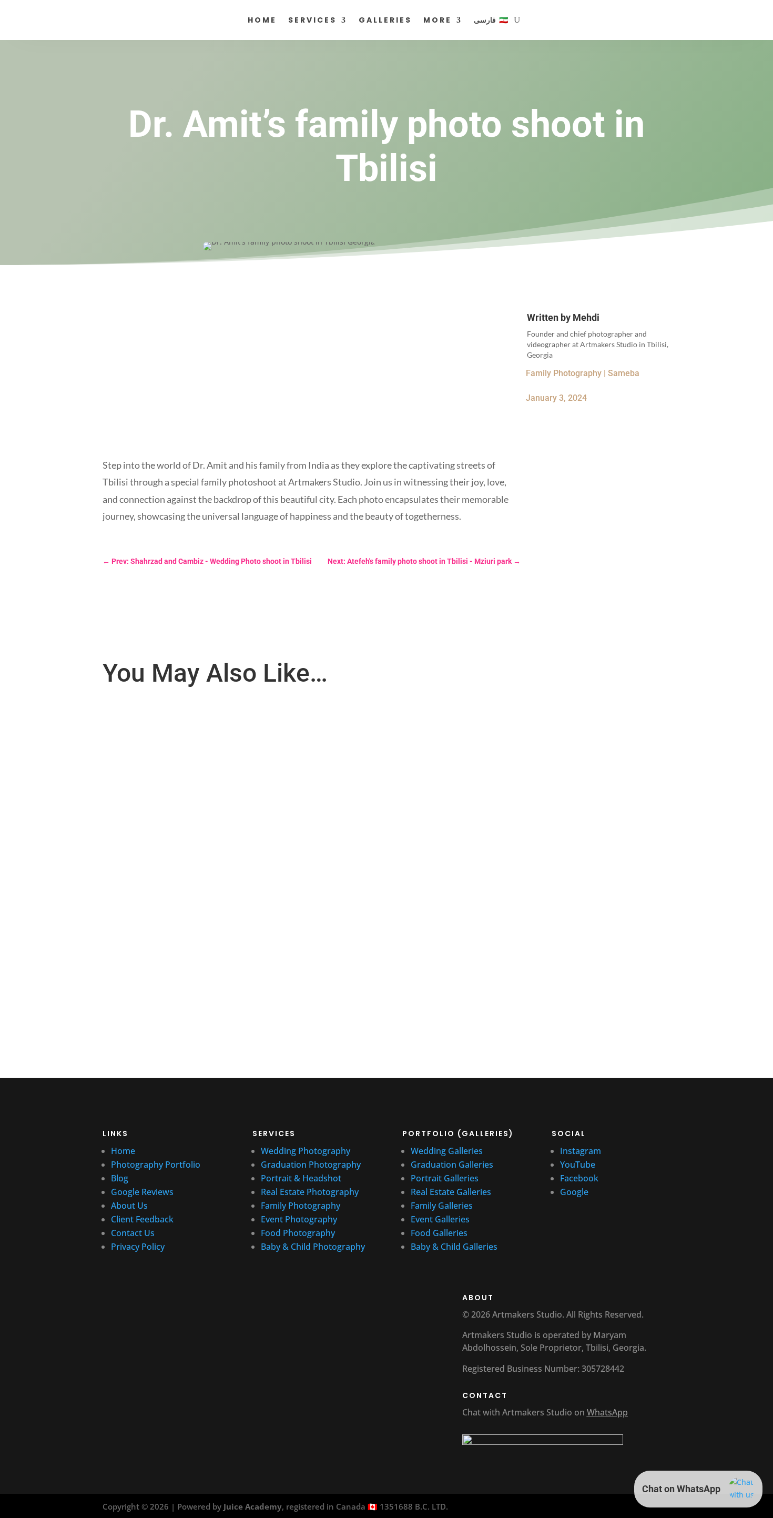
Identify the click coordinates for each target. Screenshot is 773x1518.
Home (262, 20)
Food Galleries (439, 1233)
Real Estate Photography (310, 1192)
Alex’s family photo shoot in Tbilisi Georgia (184, 951)
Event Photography (299, 1219)
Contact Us (133, 1233)
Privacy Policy (138, 1246)
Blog (119, 1178)
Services (312, 20)
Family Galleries (442, 1205)
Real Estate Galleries (451, 1192)
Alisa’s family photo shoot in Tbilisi (171, 739)
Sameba (623, 373)
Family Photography (564, 373)
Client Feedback (142, 1219)
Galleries (385, 20)
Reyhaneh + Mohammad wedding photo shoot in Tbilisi (204, 851)
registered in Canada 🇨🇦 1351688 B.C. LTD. (367, 1506)
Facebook (579, 1178)
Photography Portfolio (155, 1164)
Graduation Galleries (452, 1164)
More (437, 20)
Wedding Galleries (447, 1151)
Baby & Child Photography (313, 1246)
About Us (129, 1205)
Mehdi (586, 317)
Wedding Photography (305, 1151)
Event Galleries (440, 1219)
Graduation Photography (311, 1164)
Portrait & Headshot (301, 1178)
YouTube (578, 1164)
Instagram (580, 1151)
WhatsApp (607, 1412)
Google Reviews (143, 1192)
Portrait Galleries (445, 1178)
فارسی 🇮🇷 (491, 20)
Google (574, 1192)
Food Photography (298, 1233)
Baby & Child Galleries (454, 1246)
